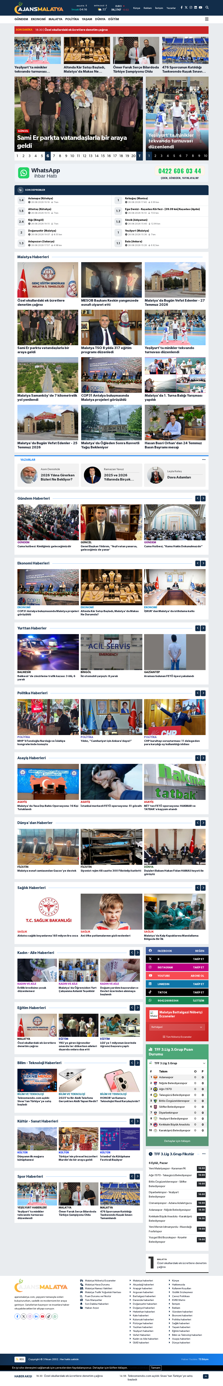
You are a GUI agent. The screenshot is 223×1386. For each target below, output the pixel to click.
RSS (21, 1359)
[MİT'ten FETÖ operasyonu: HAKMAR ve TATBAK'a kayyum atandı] (175, 781)
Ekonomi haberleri (182, 1315)
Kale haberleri (141, 1315)
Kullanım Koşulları (181, 1288)
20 (133, 156)
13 (90, 156)
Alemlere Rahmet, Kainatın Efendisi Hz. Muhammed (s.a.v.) (57, 478)
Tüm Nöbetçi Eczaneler (179, 1037)
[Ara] (207, 8)
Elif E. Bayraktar (114, 469)
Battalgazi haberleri (144, 1296)
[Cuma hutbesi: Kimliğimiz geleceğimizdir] (48, 522)
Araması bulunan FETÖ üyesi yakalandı (169, 676)
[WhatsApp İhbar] (55, 1316)
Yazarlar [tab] (27, 459)
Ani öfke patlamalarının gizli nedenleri (105, 935)
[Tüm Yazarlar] (204, 459)
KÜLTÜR (22, 1152)
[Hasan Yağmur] (29, 475)
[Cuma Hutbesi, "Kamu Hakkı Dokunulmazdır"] (175, 522)
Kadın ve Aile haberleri (145, 1339)
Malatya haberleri (143, 1280)
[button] (197, 498)
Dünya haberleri (181, 1342)
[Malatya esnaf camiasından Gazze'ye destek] (48, 846)
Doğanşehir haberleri (145, 1304)
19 (127, 156)
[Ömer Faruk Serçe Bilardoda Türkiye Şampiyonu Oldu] (78, 1193)
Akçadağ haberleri (143, 1284)
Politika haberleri (181, 1319)
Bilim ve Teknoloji (30, 1094)
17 (115, 156)
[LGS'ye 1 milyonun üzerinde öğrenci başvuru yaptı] (120, 1025)
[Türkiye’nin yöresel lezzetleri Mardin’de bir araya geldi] (78, 1138)
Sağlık (22, 931)
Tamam (155, 1367)
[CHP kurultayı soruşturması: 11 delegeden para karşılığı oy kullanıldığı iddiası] (175, 716)
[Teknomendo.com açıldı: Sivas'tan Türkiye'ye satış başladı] (37, 1080)
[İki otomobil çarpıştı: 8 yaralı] (111, 652)
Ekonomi (38, 19)
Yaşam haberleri (181, 1327)
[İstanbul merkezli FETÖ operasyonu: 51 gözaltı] (111, 781)
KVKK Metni (178, 1300)
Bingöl (86, 672)
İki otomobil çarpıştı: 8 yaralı (99, 676)
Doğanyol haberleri (144, 1308)
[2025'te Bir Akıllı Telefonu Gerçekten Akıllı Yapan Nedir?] (78, 1080)
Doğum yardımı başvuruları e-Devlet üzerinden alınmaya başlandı (119, 991)
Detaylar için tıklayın (177, 1141)
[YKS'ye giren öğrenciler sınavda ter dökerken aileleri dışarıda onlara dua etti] (78, 1025)
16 (109, 156)
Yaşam (87, 19)
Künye (175, 1280)
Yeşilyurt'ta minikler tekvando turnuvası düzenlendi (30, 1215)
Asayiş (22, 802)
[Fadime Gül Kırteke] (155, 475)
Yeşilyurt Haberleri (32, 1207)
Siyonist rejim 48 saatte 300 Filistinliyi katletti (111, 870)
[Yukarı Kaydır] (197, 498)
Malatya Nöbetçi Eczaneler (100, 1280)
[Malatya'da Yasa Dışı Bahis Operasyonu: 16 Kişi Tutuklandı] (48, 781)
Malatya (55, 19)
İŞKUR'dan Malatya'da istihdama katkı (169, 611)
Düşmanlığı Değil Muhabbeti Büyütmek (121, 477)
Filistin (22, 867)
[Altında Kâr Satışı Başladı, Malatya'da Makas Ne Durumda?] (111, 587)
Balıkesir (24, 672)
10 (72, 156)
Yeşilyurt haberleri (143, 1331)
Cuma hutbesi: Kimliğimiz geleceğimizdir (44, 546)
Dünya (100, 19)
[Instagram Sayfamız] (191, 7)
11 (78, 156)
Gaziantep (152, 672)
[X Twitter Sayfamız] (186, 7)
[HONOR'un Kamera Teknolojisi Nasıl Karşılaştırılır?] (120, 1080)
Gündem (21, 19)
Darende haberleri (143, 1300)
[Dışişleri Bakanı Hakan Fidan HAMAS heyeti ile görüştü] (175, 846)
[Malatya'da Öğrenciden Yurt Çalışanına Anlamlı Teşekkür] (78, 970)
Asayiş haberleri (181, 1339)
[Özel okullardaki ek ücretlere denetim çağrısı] (37, 1025)
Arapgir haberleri (142, 1288)
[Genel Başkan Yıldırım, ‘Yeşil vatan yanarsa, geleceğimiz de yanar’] (111, 522)
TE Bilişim (203, 1359)
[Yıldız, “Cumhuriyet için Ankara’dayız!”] (111, 716)
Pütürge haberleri (143, 1323)
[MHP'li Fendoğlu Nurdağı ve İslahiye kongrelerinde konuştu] (48, 716)
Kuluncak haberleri (143, 1319)
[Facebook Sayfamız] (182, 7)
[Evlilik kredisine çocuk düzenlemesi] (37, 970)
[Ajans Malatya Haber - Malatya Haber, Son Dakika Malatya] (38, 8)
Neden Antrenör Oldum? (180, 477)
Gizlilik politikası (138, 1367)
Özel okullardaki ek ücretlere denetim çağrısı (182, 1265)
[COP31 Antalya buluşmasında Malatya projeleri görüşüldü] (48, 587)
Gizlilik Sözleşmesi (182, 1292)
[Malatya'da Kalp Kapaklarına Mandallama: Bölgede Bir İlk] (175, 911)
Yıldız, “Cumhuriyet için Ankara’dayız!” (106, 741)
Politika (72, 19)
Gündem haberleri (182, 1311)
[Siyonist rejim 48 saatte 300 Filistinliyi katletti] (111, 846)
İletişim (176, 1304)
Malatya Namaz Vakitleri (98, 1288)
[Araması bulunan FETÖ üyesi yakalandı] (175, 652)
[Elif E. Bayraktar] (92, 475)
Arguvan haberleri (143, 1292)
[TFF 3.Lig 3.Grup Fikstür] (204, 1154)
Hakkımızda (178, 1284)
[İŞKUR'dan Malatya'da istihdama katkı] (175, 587)
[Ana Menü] (207, 19)
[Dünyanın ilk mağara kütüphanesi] (37, 1138)
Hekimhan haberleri (144, 1311)
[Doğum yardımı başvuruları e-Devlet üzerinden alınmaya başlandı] (120, 970)
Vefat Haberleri (141, 1335)
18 (121, 156)
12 (84, 156)
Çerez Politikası (181, 1296)
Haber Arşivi (92, 1308)
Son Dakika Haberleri (97, 1304)
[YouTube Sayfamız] (200, 7)
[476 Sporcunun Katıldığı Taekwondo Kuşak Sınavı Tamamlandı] (120, 1193)
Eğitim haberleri (181, 1331)
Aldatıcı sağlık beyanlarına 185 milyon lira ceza (47, 935)
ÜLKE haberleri (141, 1342)
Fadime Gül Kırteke (179, 469)
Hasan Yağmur (50, 469)
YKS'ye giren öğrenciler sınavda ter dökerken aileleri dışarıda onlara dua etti (78, 1046)
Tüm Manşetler (93, 1300)
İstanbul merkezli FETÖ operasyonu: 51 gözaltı (111, 806)
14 (97, 156)
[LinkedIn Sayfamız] (195, 7)
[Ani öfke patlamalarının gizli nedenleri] (111, 911)
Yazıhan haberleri (143, 1327)
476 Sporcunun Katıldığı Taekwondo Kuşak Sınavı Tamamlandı (116, 1215)
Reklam (176, 1308)
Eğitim (113, 19)
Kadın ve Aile (26, 983)
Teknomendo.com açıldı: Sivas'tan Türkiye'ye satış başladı (34, 1101)
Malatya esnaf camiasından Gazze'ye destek (46, 870)
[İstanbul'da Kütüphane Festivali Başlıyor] (120, 1138)
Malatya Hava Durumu (97, 1284)
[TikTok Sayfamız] (49, 1316)
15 (103, 156)
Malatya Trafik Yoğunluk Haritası (103, 1292)
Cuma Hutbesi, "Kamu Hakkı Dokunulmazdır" (173, 546)
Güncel (86, 542)
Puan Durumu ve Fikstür (98, 1296)
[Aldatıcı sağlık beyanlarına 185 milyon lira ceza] (48, 911)
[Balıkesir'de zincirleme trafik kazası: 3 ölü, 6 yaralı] (48, 652)
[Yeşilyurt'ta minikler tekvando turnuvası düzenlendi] (37, 1193)
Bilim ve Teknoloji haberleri (187, 1335)
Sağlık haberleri (181, 1323)
